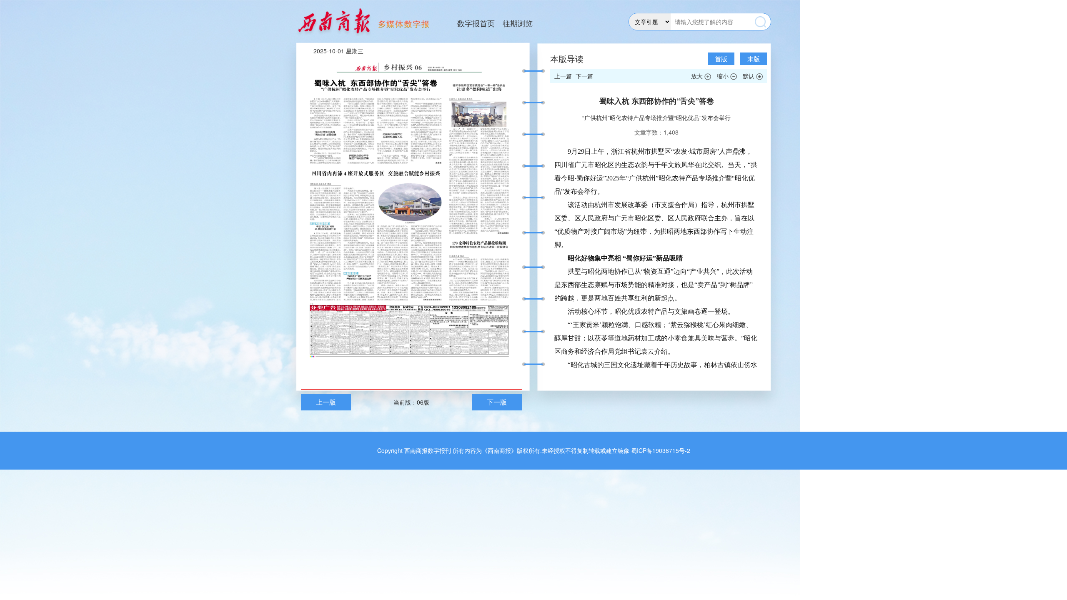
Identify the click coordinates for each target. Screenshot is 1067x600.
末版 (753, 58)
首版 (721, 58)
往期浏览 (518, 23)
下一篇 (584, 76)
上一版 (326, 402)
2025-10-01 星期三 (338, 51)
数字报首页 (476, 23)
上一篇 (563, 76)
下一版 (497, 402)
